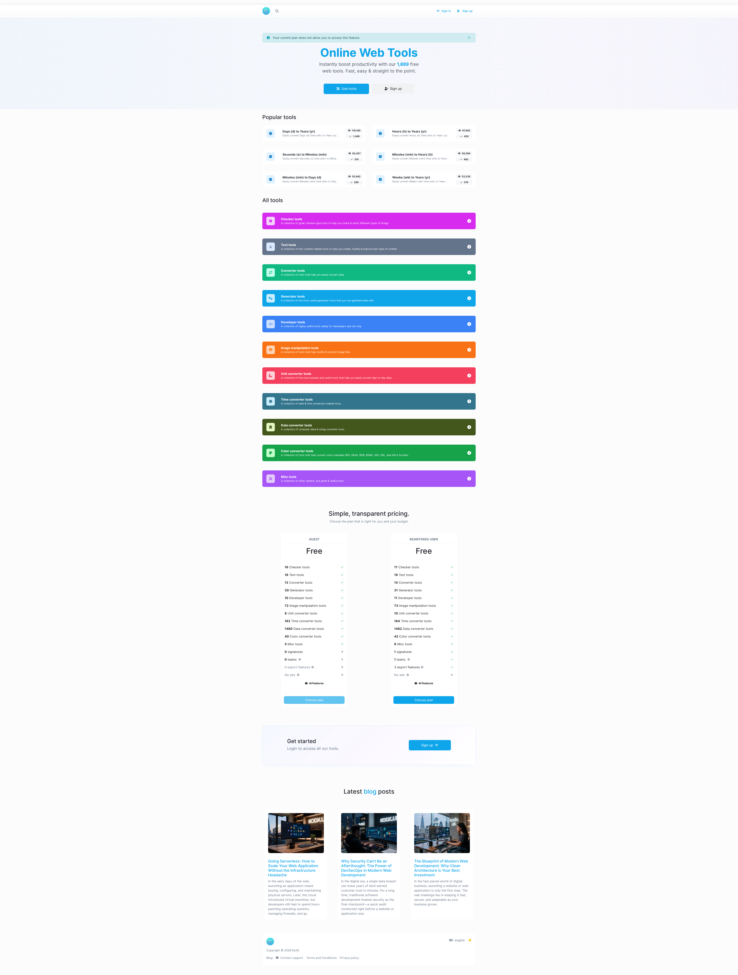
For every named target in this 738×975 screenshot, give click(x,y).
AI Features (316, 683)
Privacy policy (349, 958)
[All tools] (277, 11)
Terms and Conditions (321, 958)
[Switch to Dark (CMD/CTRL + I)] (470, 940)
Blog (269, 958)
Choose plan (314, 700)
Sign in (446, 10)
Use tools (349, 89)
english (459, 940)
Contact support (291, 958)
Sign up (467, 10)
